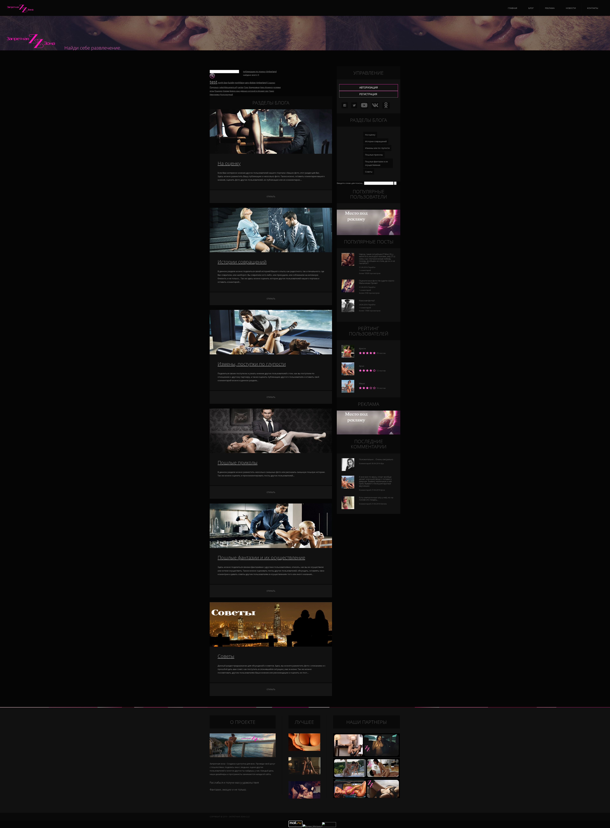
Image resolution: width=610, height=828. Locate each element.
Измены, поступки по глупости (252, 364)
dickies (252, 82)
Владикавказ (254, 87)
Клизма (226, 91)
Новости (571, 8)
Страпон (271, 82)
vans (246, 82)
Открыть (271, 196)
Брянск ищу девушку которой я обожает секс (249, 91)
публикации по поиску (260, 71)
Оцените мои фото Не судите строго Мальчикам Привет (376, 281)
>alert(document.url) (228, 87)
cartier (241, 87)
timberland (261, 82)
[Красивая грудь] (304, 750)
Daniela (383, 504)
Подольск (214, 87)
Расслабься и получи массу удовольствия (234, 782)
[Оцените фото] (348, 311)
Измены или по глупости (377, 148)
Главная (512, 8)
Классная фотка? (367, 300)
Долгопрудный (226, 94)
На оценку (229, 163)
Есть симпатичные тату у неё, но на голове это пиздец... (376, 498)
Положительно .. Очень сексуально (376, 459)
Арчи (361, 366)
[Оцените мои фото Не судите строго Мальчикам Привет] (348, 291)
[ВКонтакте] (375, 106)
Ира (382, 463)
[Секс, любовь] (304, 797)
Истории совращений (242, 261)
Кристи (362, 348)
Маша (362, 383)
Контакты (592, 8)
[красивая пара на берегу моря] (366, 756)
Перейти (371, 267)
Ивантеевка (215, 94)
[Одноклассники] (386, 106)
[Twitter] (354, 105)
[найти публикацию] (212, 77)
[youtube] (364, 106)
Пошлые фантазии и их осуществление (261, 557)
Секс (246, 87)
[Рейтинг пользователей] (348, 391)
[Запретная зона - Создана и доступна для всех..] (243, 745)
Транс (271, 91)
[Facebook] (345, 105)
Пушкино (218, 91)
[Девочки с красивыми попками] (366, 777)
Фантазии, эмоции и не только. (228, 789)
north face (222, 82)
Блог (531, 8)
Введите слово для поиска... (350, 183)
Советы (226, 656)
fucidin (231, 82)
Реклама (550, 8)
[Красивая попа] (304, 773)
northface (239, 82)
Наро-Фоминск (266, 87)
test (213, 82)
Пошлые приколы (238, 462)
